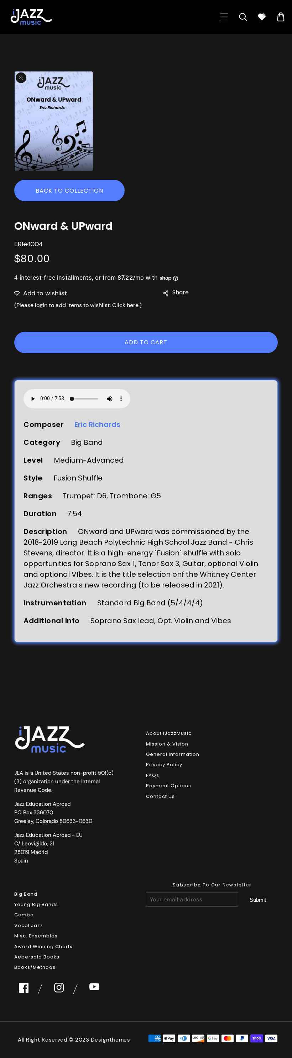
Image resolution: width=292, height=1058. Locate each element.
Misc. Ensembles (36, 935)
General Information (172, 754)
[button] (224, 17)
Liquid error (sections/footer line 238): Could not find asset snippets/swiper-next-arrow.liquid (258, 900)
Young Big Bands (36, 904)
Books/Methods (35, 967)
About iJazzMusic (169, 733)
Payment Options (168, 785)
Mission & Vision (167, 744)
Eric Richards (97, 424)
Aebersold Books (36, 956)
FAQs (152, 775)
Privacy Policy (164, 764)
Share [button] (180, 292)
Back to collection (69, 191)
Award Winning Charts (43, 946)
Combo (24, 914)
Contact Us (160, 796)
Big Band (25, 894)
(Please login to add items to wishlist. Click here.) (78, 305)
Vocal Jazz (28, 925)
